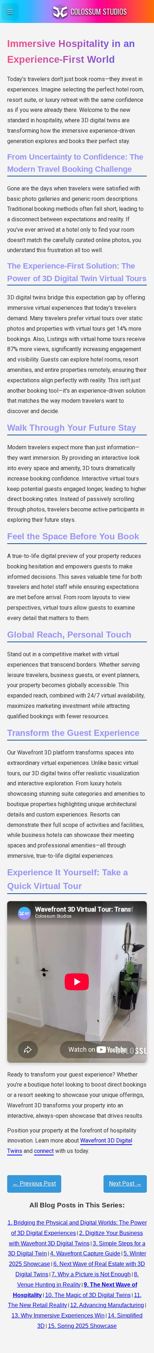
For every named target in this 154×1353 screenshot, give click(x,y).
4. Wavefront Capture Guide (85, 1253)
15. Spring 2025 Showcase (82, 1326)
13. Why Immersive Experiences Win (58, 1315)
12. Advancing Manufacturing (107, 1305)
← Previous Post (34, 1183)
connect (44, 1151)
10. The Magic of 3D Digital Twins (88, 1295)
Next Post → (125, 1183)
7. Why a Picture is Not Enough (91, 1274)
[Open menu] (10, 11)
